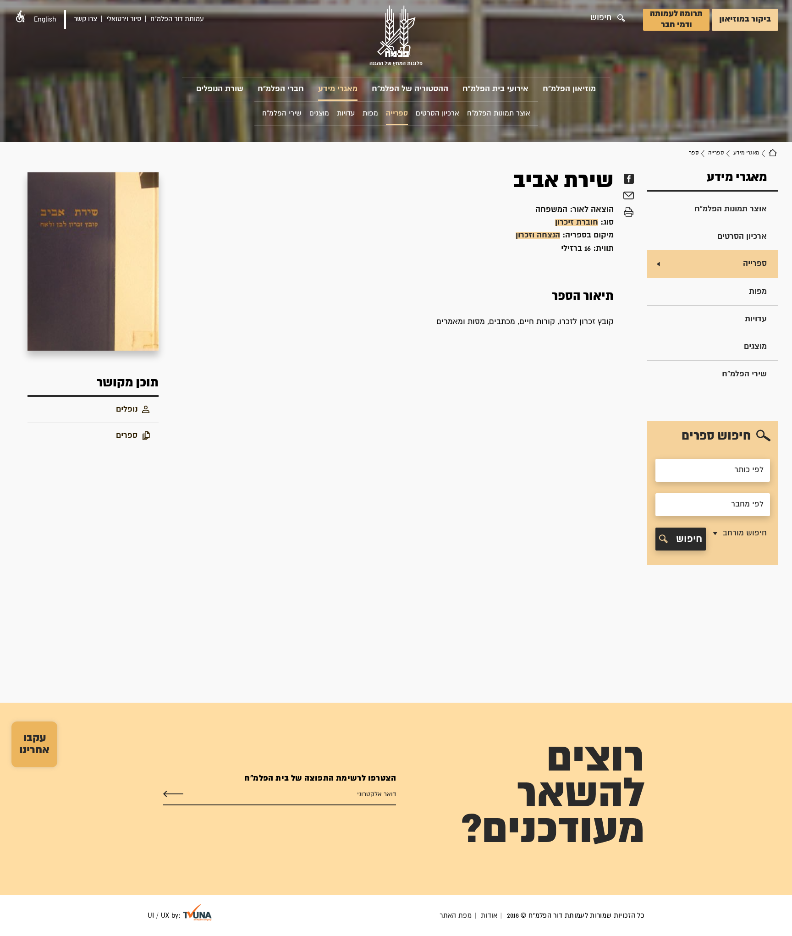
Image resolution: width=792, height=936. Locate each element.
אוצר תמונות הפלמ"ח (730, 209)
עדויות (756, 319)
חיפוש (687, 539)
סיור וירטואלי (123, 19)
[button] (21, 16)
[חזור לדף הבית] (773, 153)
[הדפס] (628, 212)
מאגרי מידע (338, 89)
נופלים (127, 409)
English (45, 19)
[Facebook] (628, 179)
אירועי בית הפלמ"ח (495, 89)
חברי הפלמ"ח (281, 89)
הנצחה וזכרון (538, 235)
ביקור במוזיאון (745, 19)
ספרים (127, 435)
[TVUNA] (197, 912)
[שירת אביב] (93, 261)
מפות (758, 291)
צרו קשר (85, 19)
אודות (489, 916)
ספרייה (716, 152)
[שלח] (173, 794)
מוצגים (755, 346)
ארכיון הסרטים (742, 236)
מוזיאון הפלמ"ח (569, 89)
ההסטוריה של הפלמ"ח (410, 89)
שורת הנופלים (219, 89)
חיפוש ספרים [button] (716, 436)
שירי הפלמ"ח (744, 374)
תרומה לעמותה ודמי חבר (676, 19)
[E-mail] (628, 197)
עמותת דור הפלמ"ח (177, 19)
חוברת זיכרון (576, 222)
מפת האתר (456, 916)
